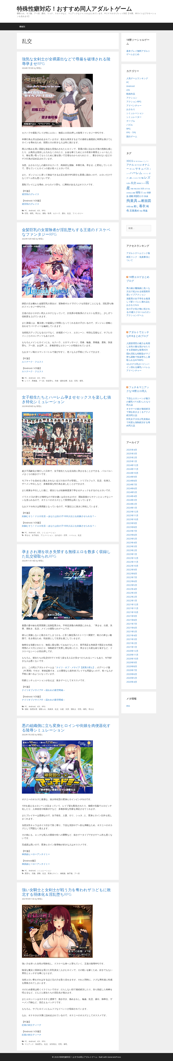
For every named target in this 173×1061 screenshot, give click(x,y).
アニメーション (47, 535)
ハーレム (72, 535)
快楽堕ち (49, 380)
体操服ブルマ (141, 183)
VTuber (140, 161)
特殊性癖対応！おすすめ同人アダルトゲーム (74, 8)
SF (134, 161)
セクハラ (56, 213)
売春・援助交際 (61, 380)
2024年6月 (131, 488)
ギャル (132, 169)
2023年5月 (131, 538)
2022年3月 (131, 592)
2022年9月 (131, 569)
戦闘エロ (139, 196)
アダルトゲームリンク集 (138, 253)
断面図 (146, 200)
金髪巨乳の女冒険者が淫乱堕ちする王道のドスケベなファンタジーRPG (66, 232)
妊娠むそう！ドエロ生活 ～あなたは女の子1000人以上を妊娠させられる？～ (59, 516)
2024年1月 (131, 507)
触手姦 (70, 873)
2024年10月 (132, 472)
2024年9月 (131, 476)
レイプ (27, 380)
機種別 (22, 26)
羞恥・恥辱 (46, 213)
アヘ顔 (41, 380)
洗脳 (33, 873)
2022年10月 (132, 565)
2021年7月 (131, 623)
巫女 (144, 193)
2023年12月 (132, 511)
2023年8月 (131, 527)
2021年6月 (131, 627)
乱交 (69, 213)
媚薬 (133, 193)
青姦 (145, 210)
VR (137, 161)
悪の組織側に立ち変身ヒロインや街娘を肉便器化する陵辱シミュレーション (66, 728)
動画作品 (130, 93)
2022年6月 (131, 581)
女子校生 (35, 535)
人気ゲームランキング (137, 78)
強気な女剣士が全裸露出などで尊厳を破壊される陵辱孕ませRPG (66, 61)
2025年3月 (131, 453)
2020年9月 (131, 662)
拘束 (146, 196)
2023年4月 (131, 542)
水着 (128, 206)
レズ (147, 177)
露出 (63, 213)
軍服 (141, 211)
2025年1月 (131, 461)
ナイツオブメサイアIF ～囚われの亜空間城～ (43, 690)
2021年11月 (132, 608)
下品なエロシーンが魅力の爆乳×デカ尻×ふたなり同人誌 (138, 401)
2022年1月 (131, 600)
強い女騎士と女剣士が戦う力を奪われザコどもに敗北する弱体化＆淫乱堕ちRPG (66, 892)
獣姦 (131, 207)
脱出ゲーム (131, 136)
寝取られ (42, 709)
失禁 (67, 709)
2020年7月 (131, 670)
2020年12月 (132, 650)
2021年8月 (131, 619)
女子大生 (147, 189)
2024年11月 (132, 469)
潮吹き (73, 709)
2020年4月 (131, 681)
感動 (131, 196)
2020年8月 (131, 666)
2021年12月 (132, 604)
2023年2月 (131, 550)
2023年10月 (132, 519)
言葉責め (134, 210)
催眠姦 (62, 873)
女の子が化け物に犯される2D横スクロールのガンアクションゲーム (138, 312)
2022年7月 (131, 577)
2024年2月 (131, 503)
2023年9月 (131, 523)
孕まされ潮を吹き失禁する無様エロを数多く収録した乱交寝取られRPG (66, 554)
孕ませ (38, 213)
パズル (129, 124)
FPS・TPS (131, 132)
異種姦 (34, 380)
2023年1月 (131, 554)
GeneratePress (114, 1057)
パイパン (145, 173)
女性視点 (53, 1044)
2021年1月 (131, 646)
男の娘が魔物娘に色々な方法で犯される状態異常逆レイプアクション (138, 291)
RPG (43, 210)
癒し (136, 206)
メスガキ (135, 178)
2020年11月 (132, 654)
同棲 (132, 189)
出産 (62, 709)
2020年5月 (131, 677)
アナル (130, 164)
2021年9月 (131, 616)
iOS (38, 210)
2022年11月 (132, 561)
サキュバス (142, 168)
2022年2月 (131, 596)
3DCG (129, 161)
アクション (131, 97)
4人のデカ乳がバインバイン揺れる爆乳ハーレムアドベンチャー (138, 367)
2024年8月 (131, 480)
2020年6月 (131, 674)
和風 (135, 189)
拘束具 (50, 709)
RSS (128, 705)
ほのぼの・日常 (61, 535)
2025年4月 (131, 449)
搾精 (139, 201)
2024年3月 (131, 499)
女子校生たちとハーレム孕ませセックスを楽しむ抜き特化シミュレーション (66, 399)
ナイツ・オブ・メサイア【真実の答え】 (75, 667)
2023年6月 (131, 534)
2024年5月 (131, 492)
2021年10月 (132, 612)
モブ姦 (141, 178)
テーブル (130, 120)
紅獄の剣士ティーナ (31, 1024)
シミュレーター (133, 117)
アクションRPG (133, 101)
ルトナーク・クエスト (32, 361)
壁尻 (138, 189)
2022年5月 (131, 585)
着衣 (142, 206)
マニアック (29, 1044)
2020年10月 (132, 658)
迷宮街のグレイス (30, 194)
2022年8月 (131, 573)
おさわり (130, 109)
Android (32, 210)
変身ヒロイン (53, 873)
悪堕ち (27, 873)
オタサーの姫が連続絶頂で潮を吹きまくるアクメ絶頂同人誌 (138, 412)
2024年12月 (132, 465)
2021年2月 (131, 643)
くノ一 (146, 161)
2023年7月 (131, 530)
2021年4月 (131, 635)
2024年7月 (131, 484)
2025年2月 (131, 457)
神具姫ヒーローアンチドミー (36, 854)
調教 (39, 873)
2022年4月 (131, 589)
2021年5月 (131, 631)
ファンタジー (78, 213)
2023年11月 (132, 515)
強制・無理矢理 (31, 709)
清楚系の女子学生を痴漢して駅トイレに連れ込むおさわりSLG (138, 301)
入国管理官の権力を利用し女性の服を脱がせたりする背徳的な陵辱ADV (138, 346)
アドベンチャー (133, 105)
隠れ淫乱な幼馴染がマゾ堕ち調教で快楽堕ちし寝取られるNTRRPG (138, 356)
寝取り (139, 192)
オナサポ (138, 165)
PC (26, 210)
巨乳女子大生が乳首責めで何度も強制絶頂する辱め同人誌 (138, 422)
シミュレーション (49, 532)
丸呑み (128, 183)
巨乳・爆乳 (29, 213)
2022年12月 (132, 558)
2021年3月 (131, 639)
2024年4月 (131, 496)
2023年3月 (131, 546)
